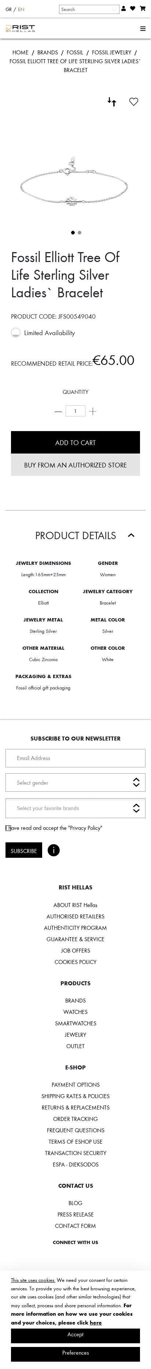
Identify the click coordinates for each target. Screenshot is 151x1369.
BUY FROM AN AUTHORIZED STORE (75, 464)
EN (21, 9)
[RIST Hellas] (20, 28)
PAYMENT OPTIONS (76, 1084)
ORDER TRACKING (75, 1118)
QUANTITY (75, 391)
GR (8, 9)
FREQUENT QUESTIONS (75, 1130)
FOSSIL (75, 52)
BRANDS (47, 52)
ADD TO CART (75, 442)
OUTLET (75, 1046)
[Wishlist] (133, 100)
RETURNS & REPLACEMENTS (76, 1107)
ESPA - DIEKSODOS (76, 1164)
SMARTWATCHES (75, 1023)
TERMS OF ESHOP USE (76, 1141)
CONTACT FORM (75, 1225)
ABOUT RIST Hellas (75, 905)
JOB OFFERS (75, 950)
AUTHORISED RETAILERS (75, 916)
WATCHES (75, 1011)
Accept (75, 1334)
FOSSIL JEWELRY (111, 52)
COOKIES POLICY (75, 961)
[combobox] (89, 9)
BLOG (75, 1203)
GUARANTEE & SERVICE (75, 939)
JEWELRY (75, 1034)
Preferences (75, 1352)
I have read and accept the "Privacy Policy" (53, 827)
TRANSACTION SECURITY (75, 1153)
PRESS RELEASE (76, 1214)
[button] (72, 231)
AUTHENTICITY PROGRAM (75, 927)
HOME (20, 52)
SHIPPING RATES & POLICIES (75, 1096)
